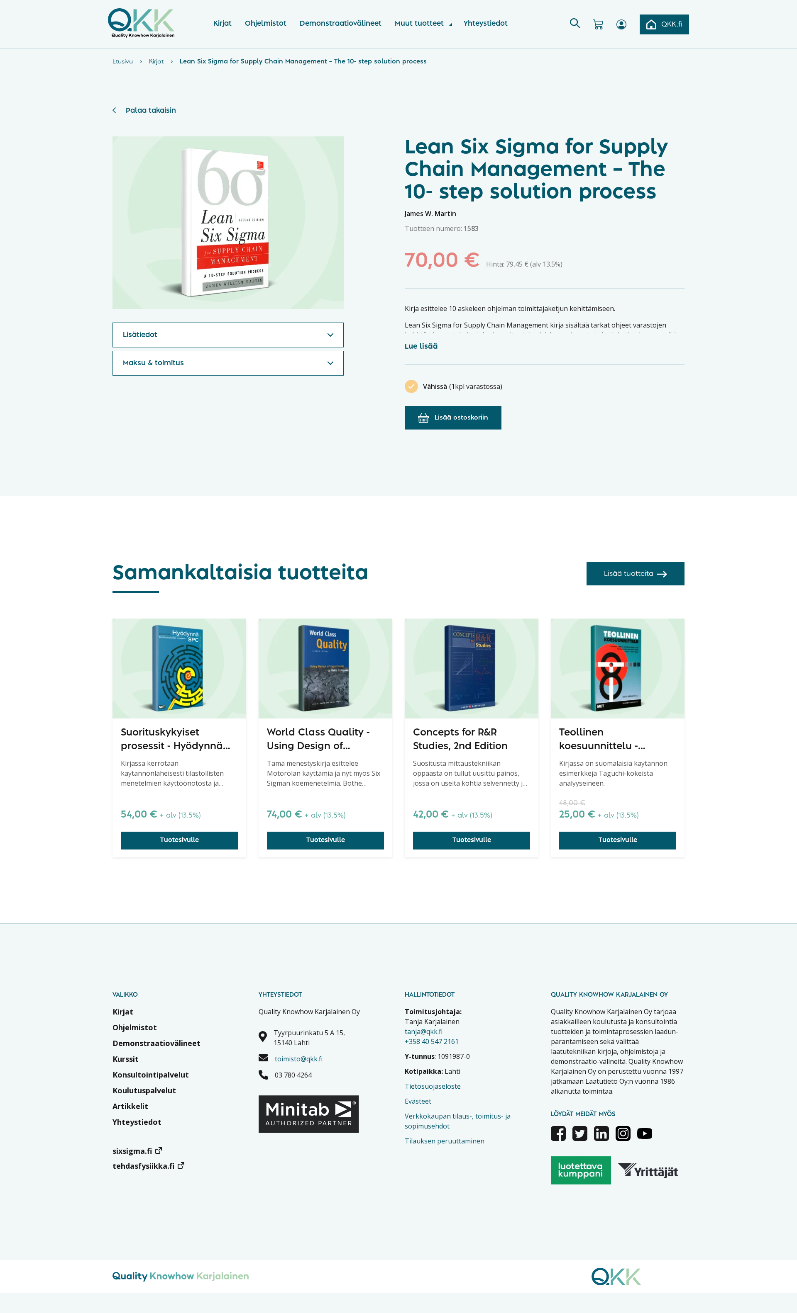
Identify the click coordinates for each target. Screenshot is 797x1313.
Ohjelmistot (265, 23)
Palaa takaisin (151, 110)
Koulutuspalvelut (144, 1090)
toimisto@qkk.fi (299, 1058)
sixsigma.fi (132, 1151)
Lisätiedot (140, 335)
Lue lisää (421, 346)
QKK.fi (671, 24)
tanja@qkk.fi (424, 1031)
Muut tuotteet (419, 23)
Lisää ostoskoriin (461, 418)
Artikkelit (130, 1106)
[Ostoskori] (598, 24)
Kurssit (125, 1059)
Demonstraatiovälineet (340, 23)
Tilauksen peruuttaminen (444, 1141)
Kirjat (222, 23)
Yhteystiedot (486, 23)
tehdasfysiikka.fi (143, 1166)
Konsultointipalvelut (150, 1075)
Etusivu (122, 62)
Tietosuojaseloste (433, 1086)
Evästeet (418, 1101)
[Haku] (575, 24)
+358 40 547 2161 (432, 1041)
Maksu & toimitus (153, 363)
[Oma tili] (621, 24)
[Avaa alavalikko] (450, 24)
